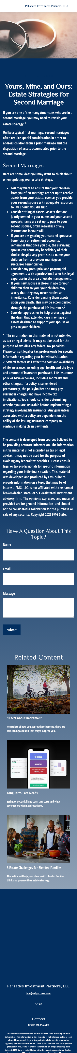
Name (7, 544)
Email (6, 568)
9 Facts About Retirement (24, 718)
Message (9, 593)
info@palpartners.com (38, 993)
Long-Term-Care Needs (22, 792)
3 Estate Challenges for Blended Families (34, 867)
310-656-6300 (42, 1025)
